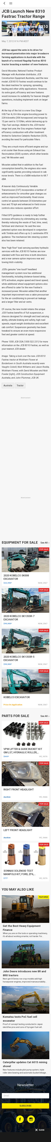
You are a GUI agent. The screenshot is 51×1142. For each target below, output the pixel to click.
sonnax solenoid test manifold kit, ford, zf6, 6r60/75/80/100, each (19, 874)
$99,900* (8, 623)
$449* (6, 756)
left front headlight (18, 830)
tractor (20, 385)
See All (44, 542)
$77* (6, 878)
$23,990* (8, 583)
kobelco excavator (17, 697)
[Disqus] (25, 457)
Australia (8, 385)
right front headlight (19, 789)
